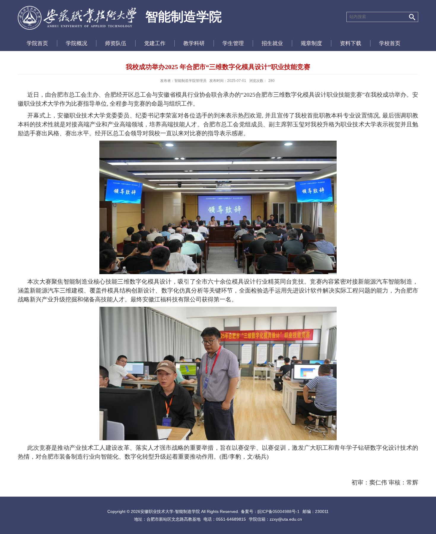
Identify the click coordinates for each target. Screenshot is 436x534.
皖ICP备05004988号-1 (278, 511)
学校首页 (389, 43)
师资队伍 (115, 43)
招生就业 (272, 43)
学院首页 (37, 43)
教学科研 (194, 43)
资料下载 (350, 43)
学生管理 (233, 43)
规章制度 (311, 43)
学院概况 (76, 43)
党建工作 (155, 43)
